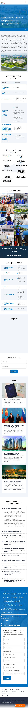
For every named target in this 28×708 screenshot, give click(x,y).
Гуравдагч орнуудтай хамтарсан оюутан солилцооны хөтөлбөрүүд (7, 179)
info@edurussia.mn (8, 623)
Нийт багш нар (7, 160)
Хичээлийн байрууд (21, 165)
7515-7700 (6, 620)
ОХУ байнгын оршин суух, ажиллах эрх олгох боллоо (11, 454)
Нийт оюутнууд (6, 155)
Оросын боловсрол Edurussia (11, 625)
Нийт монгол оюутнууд (21, 155)
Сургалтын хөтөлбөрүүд (21, 160)
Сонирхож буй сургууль (11, 670)
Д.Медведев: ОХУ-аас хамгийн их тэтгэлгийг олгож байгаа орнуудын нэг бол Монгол (14, 426)
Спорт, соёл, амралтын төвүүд (21, 177)
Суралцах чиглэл (9, 664)
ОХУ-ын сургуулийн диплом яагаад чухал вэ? (12, 400)
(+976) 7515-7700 (21, 706)
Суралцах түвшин (9, 657)
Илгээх (14, 371)
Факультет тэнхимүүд (7, 165)
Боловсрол (7, 651)
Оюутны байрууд (7, 170)
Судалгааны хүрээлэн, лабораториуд (21, 171)
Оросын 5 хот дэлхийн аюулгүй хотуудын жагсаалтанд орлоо (13, 482)
